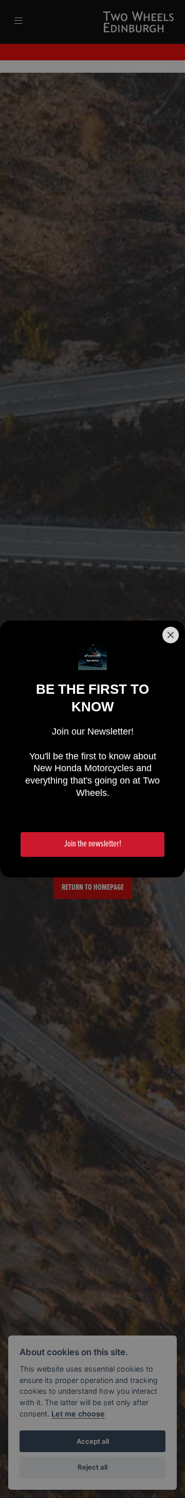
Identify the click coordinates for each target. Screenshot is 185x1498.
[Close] (170, 635)
